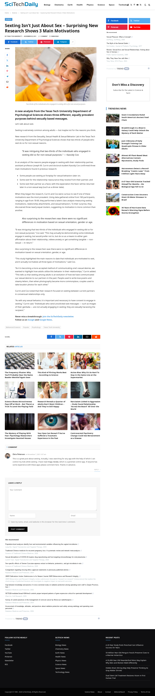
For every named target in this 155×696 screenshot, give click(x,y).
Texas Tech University (52, 327)
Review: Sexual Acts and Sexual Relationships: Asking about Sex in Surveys (128, 51)
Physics (90, 5)
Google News (45, 319)
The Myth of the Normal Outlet (117, 43)
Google (31, 319)
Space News (60, 668)
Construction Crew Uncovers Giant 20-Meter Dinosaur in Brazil (135, 197)
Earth (70, 5)
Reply (96, 470)
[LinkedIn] (7, 65)
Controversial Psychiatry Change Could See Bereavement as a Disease (85, 435)
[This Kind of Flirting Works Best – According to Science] (52, 361)
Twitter (8, 649)
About (100, 692)
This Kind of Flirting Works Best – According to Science (52, 373)
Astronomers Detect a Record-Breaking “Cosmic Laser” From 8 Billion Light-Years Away (135, 171)
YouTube (8, 653)
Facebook (8, 645)
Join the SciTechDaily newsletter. (58, 316)
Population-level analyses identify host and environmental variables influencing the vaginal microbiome (41, 544)
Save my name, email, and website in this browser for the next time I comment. (43, 522)
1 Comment (44, 36)
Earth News (60, 653)
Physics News (60, 660)
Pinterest (8, 656)
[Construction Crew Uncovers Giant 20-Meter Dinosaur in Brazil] (112, 197)
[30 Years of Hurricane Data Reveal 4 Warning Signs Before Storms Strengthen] (112, 210)
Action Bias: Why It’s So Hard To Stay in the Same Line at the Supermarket (85, 375)
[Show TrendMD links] (99, 618)
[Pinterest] (7, 71)
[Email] (7, 81)
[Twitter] (7, 60)
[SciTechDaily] (21, 5)
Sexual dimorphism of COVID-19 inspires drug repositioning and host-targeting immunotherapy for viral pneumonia (45, 557)
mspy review (53, 461)
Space (111, 5)
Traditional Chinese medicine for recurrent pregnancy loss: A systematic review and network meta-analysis (42, 551)
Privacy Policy (133, 692)
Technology (124, 5)
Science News (60, 664)
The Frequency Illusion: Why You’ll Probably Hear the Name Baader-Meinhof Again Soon (19, 375)
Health (80, 5)
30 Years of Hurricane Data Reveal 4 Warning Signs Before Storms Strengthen (136, 210)
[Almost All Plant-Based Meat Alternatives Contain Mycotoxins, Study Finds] (112, 158)
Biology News (60, 645)
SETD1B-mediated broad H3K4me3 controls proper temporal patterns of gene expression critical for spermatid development (48, 593)
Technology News (62, 672)
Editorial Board (119, 692)
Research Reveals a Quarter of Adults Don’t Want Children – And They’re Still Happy (51, 404)
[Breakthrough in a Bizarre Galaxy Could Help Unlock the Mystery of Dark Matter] (112, 131)
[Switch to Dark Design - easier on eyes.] (145, 5)
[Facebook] (7, 55)
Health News (60, 656)
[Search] (149, 5)
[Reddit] (7, 87)
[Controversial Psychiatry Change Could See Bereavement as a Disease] (85, 421)
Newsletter (9, 660)
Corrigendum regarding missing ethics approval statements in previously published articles (37, 570)
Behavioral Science (13, 327)
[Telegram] (7, 76)
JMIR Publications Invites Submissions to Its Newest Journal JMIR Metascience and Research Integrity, (42, 576)
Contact (108, 692)
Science (101, 5)
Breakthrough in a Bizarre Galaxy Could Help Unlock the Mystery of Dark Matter (135, 130)
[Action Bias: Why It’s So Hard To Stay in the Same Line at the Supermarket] (85, 361)
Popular (26, 327)
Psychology (36, 327)
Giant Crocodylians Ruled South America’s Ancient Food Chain (135, 117)
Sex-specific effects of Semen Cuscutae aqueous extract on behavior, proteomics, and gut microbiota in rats (43, 563)
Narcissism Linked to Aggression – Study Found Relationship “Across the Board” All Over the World (85, 405)
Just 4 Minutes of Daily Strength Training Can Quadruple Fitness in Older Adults (134, 145)
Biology (47, 5)
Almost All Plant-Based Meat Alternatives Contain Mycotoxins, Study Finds (134, 158)
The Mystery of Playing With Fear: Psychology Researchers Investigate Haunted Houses (18, 435)
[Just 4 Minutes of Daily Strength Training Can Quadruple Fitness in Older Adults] (112, 144)
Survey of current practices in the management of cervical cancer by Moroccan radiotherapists (38, 600)
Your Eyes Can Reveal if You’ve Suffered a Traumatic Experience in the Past (51, 435)
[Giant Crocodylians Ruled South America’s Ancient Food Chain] (112, 117)
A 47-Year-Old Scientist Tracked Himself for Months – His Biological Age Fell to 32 (136, 184)
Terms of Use (145, 692)
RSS (6, 664)
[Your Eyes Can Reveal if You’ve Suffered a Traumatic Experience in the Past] (52, 421)
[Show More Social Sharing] (72, 42)
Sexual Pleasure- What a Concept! (119, 37)
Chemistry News (62, 649)
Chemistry (59, 5)
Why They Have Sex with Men (117, 58)
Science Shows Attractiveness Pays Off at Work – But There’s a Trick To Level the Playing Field (19, 404)
